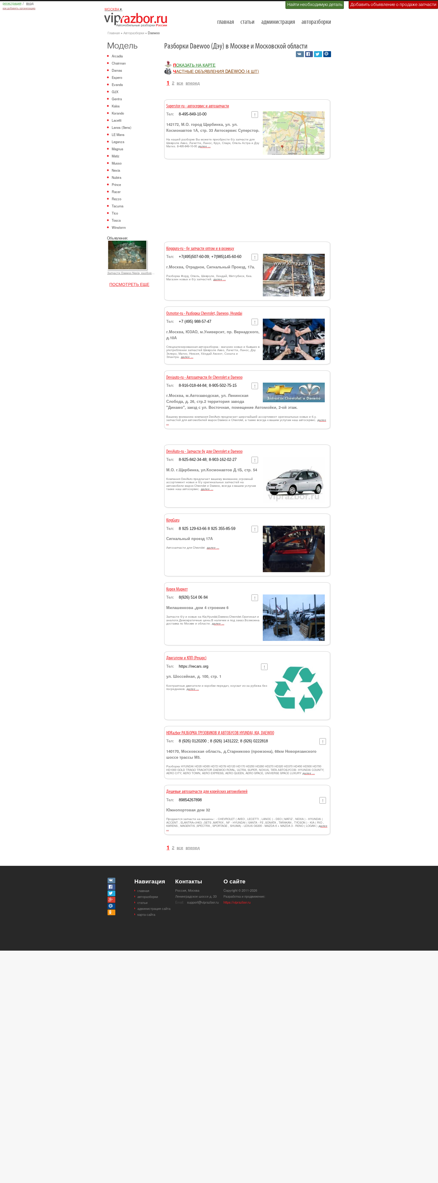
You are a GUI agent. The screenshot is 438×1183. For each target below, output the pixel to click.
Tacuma (117, 206)
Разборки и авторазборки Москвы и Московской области (137, 19)
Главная (114, 32)
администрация (278, 22)
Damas (117, 70)
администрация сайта (153, 908)
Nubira (116, 177)
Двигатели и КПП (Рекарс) (186, 658)
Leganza (118, 141)
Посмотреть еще (129, 284)
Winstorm (119, 227)
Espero (117, 77)
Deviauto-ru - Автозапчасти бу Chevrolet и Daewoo (204, 377)
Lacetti (116, 120)
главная (225, 22)
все (180, 82)
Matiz (115, 156)
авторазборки (316, 22)
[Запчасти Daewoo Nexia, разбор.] (127, 242)
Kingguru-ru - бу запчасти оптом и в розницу (200, 248)
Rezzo (116, 198)
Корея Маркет (177, 589)
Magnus (117, 148)
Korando (118, 113)
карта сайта (146, 914)
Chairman (119, 63)
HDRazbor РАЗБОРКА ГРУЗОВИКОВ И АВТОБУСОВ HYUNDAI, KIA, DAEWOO (220, 733)
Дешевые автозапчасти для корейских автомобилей (207, 791)
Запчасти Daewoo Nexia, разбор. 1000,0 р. (131, 273)
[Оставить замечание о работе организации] (254, 114)
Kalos (116, 106)
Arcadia (117, 56)
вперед (193, 82)
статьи (247, 22)
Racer (116, 191)
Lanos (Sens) (121, 127)
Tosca (116, 220)
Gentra (117, 98)
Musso (117, 163)
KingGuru (172, 520)
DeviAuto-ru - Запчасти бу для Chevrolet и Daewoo (204, 451)
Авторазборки (133, 32)
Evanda (117, 84)
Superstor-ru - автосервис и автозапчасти (197, 106)
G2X (115, 91)
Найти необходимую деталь (314, 4)
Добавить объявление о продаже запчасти (393, 4)
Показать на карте (194, 65)
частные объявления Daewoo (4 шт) (216, 71)
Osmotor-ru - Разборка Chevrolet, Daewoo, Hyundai (204, 313)
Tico (115, 213)
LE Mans (118, 134)
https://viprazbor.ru (237, 902)
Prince (116, 184)
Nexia (116, 170)
